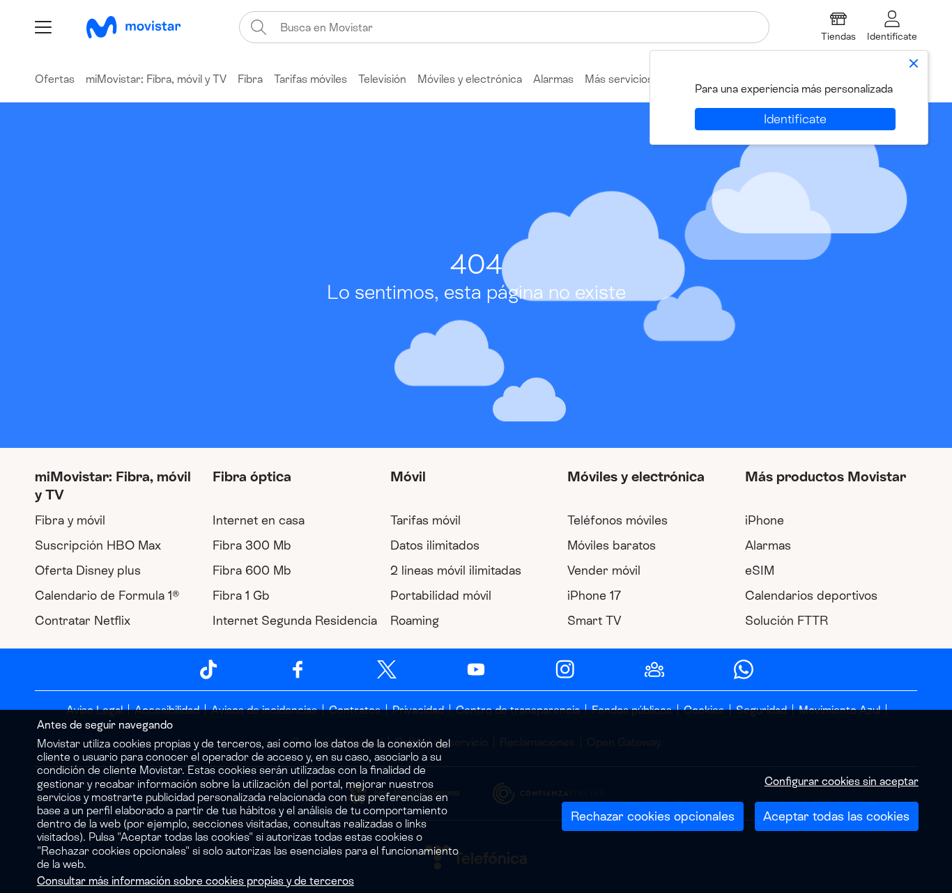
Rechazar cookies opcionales (653, 816)
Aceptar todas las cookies (836, 816)
